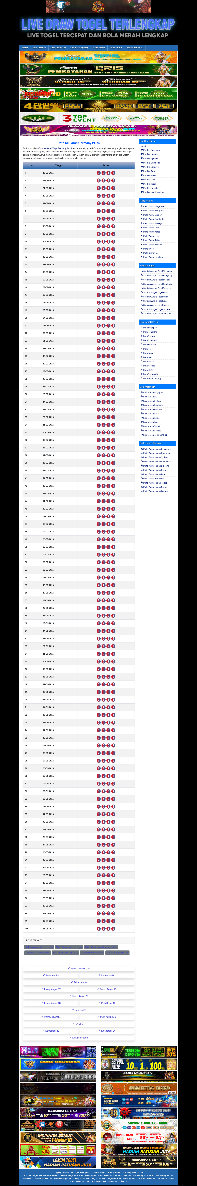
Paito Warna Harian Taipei (155, 483)
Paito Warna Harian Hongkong (156, 453)
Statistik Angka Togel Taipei (156, 305)
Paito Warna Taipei (151, 240)
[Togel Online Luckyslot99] (139, 1064)
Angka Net (37, 1175)
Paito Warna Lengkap (153, 257)
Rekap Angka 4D (52, 1003)
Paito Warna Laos (151, 236)
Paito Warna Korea (151, 232)
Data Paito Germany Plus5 (37, 952)
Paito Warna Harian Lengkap (156, 491)
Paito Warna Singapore (153, 206)
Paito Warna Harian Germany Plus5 (101, 947)
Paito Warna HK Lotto (150, 1178)
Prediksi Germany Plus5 (117, 952)
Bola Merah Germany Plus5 (65, 952)
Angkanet (67, 1178)
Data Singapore (150, 328)
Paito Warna (99, 47)
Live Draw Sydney (79, 47)
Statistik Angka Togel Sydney (156, 280)
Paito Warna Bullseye (153, 223)
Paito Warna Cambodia (153, 219)
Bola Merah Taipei (151, 426)
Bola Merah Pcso (151, 414)
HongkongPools (109, 1178)
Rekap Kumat (80, 982)
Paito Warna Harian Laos (154, 478)
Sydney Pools (78, 1178)
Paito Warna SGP (105, 1175)
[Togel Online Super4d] (98, 82)
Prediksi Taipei (149, 184)
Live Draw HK (39, 47)
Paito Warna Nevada (152, 244)
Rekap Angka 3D (108, 989)
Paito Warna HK (50, 1175)
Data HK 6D (148, 370)
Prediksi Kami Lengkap (153, 192)
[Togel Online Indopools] (139, 1138)
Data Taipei (148, 361)
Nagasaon (62, 1175)
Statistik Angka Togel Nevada (156, 309)
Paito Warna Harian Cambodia (157, 462)
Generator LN (52, 975)
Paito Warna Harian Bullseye (156, 466)
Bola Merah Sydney (152, 401)
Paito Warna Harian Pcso (154, 470)
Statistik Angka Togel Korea (155, 297)
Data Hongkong (150, 332)
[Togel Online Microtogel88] (58, 1052)
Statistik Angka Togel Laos (155, 301)
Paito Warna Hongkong (153, 210)
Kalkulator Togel (80, 1037)
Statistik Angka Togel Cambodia (157, 284)
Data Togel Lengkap (152, 378)
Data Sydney (149, 336)
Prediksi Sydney (150, 158)
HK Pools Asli (121, 1181)
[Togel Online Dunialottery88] (139, 1089)
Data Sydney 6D (150, 374)
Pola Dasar (80, 1010)
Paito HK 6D (116, 47)
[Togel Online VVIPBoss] (98, 57)
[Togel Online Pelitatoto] (98, 118)
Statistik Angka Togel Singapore (157, 271)
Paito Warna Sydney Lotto (128, 1178)
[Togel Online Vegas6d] (58, 1089)
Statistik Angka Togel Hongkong (157, 275)
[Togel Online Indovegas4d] (139, 1162)
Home (25, 47)
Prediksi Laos (149, 179)
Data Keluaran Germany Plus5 (79, 143)
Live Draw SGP (58, 47)
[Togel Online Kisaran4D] (98, 94)
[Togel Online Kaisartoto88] (58, 1150)
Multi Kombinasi (108, 1017)
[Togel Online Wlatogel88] (58, 1125)
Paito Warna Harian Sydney (155, 457)
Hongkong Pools (93, 1178)
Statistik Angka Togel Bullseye (157, 288)
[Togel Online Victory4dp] (58, 1064)
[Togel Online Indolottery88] (139, 1113)
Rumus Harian (108, 975)
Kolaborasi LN (108, 1030)
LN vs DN (80, 1023)
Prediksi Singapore (151, 150)
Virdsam (27, 1175)
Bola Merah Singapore (153, 392)
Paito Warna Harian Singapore (157, 449)
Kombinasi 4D (52, 1030)
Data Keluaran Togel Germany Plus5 (55, 148)
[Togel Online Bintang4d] (58, 1113)
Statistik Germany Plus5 (92, 952)
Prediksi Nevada (150, 188)
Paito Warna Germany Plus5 (69, 947)
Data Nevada (149, 366)
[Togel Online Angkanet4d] (139, 1125)
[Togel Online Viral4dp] (98, 131)
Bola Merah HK (150, 397)
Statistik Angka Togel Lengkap (157, 313)
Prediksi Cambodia (151, 163)
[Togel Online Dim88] (98, 69)
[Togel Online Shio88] (139, 1150)
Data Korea (148, 353)
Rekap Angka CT (52, 989)
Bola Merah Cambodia (153, 405)
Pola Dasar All (108, 1003)
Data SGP (127, 1175)
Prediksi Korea (149, 175)
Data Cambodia (150, 340)
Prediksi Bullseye (151, 167)
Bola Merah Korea (151, 418)
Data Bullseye (149, 344)
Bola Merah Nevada (152, 431)
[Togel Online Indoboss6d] (139, 1052)
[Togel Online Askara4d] (58, 1101)
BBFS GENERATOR (80, 968)
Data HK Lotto (167, 1178)
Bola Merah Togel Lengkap (155, 435)
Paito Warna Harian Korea (155, 474)
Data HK (118, 1175)
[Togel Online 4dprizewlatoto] (58, 1138)
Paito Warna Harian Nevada (155, 487)
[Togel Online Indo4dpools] (58, 1162)
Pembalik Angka (52, 1017)
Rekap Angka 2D (80, 996)
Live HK (143, 146)
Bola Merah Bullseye (152, 409)
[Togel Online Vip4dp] (139, 1077)
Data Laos (147, 357)
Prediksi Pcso (149, 171)
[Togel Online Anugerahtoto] (139, 1101)
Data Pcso (148, 349)
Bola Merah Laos (150, 422)
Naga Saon (73, 1175)
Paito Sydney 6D (134, 47)
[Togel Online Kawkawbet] (58, 1077)
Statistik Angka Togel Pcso (155, 292)
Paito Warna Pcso (151, 227)
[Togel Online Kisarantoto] (98, 106)
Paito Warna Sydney (152, 215)
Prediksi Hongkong (151, 154)
